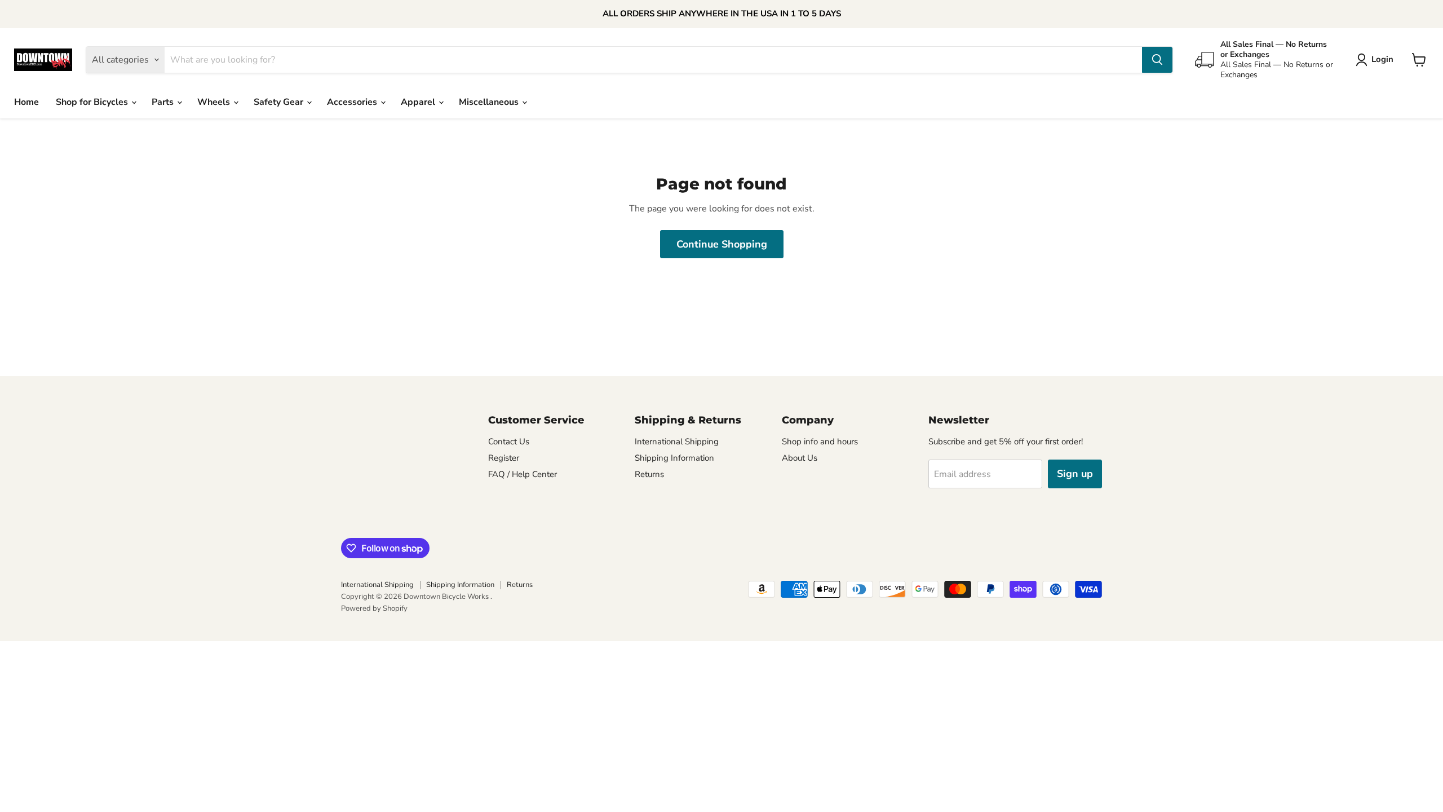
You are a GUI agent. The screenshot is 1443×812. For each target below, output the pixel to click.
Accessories (353, 102)
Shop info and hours (820, 441)
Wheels (214, 102)
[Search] (1157, 60)
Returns (649, 474)
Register (503, 458)
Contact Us (508, 441)
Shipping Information (674, 458)
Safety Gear (280, 102)
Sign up (1075, 473)
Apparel (419, 102)
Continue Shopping (721, 244)
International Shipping (677, 441)
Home (26, 102)
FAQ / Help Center (522, 474)
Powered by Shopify (374, 608)
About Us (799, 458)
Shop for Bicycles (93, 102)
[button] (1377, 60)
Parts (164, 102)
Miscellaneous (490, 102)
